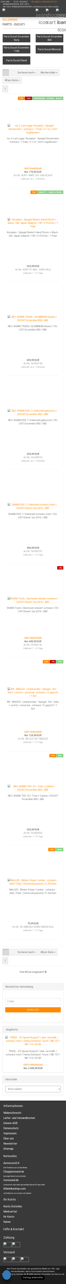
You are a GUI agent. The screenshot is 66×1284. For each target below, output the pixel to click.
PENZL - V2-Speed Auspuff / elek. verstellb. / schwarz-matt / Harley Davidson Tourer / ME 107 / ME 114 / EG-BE (33, 1054)
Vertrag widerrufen (33, 1277)
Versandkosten (18, 1271)
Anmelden (33, 1010)
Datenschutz (11, 1128)
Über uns (8, 1138)
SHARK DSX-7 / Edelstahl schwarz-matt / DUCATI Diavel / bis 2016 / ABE (33, 516)
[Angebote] (60, 1030)
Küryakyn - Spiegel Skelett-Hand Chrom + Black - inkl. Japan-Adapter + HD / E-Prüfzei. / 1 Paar (33, 234)
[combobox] (26, 72)
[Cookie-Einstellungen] (6, 1275)
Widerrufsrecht (12, 1112)
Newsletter (10, 1143)
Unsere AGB (10, 1123)
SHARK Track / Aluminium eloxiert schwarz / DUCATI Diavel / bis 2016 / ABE (33, 610)
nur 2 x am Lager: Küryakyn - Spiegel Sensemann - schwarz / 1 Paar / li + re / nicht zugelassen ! (33, 140)
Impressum (10, 1133)
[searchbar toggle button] (41, 14)
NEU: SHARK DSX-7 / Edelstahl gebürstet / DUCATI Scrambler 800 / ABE (33, 422)
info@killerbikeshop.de (44, 2)
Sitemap (8, 1148)
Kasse (7, 1221)
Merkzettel (10, 1211)
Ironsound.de (11, 1180)
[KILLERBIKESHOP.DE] (9, 17)
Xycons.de (59, 1274)
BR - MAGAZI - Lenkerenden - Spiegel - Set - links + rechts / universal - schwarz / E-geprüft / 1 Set (33, 705)
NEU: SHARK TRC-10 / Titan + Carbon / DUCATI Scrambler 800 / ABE (33, 797)
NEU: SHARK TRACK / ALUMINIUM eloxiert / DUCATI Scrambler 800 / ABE (33, 328)
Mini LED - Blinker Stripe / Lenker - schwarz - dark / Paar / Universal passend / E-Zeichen (33, 891)
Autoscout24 (11, 1163)
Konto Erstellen (12, 1206)
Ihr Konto (8, 1216)
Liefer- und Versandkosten (19, 1118)
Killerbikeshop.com (14, 1188)
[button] (6, 72)
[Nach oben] (57, 1279)
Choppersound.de (13, 1171)
